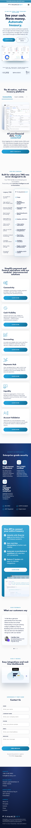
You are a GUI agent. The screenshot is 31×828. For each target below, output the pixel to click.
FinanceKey (5, 819)
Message (5, 736)
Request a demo (22, 39)
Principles (5, 804)
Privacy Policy (18, 755)
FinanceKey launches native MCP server (15, 1)
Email (4, 728)
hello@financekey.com (9, 775)
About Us (5, 801)
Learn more (9, 39)
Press (4, 808)
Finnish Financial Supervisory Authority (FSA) (12, 821)
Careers (5, 806)
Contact (5, 810)
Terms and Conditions (21, 823)
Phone (5, 721)
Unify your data (15, 151)
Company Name (7, 713)
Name (4, 706)
